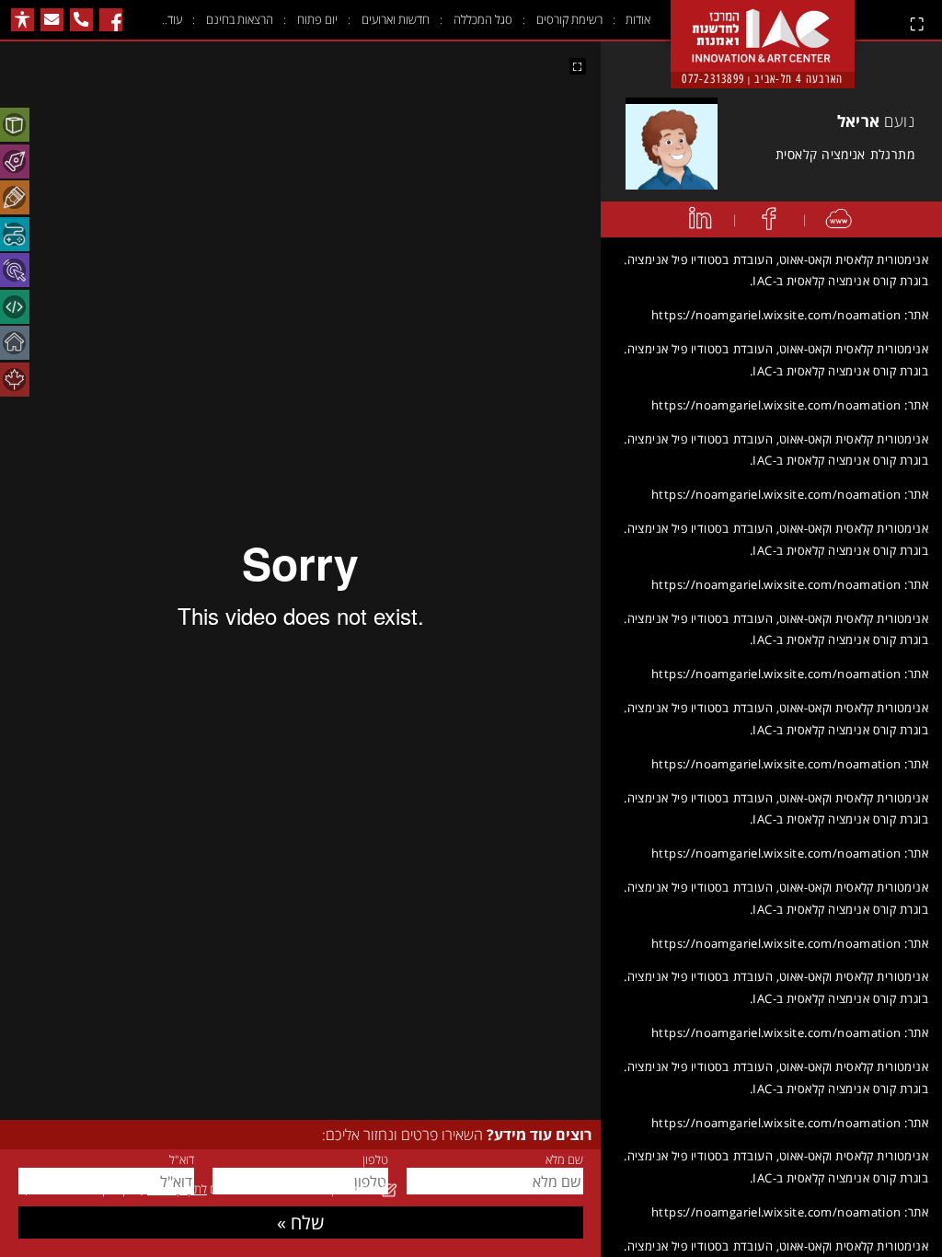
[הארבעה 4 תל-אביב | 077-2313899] (763, 20)
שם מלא (564, 1160)
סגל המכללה (483, 19)
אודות (638, 19)
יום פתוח (317, 19)
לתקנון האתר (177, 1189)
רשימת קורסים (569, 19)
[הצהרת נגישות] (22, 19)
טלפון (375, 1160)
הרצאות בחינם (239, 19)
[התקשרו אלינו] (81, 19)
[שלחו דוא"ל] (51, 19)
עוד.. (172, 19)
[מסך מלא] (577, 66)
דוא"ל (181, 1160)
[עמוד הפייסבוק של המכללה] (110, 19)
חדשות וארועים (396, 19)
